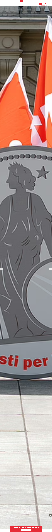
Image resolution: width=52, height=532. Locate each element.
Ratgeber (34, 5)
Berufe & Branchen (13, 5)
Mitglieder (20, 5)
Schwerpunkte (26, 5)
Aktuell (30, 5)
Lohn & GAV (7, 5)
